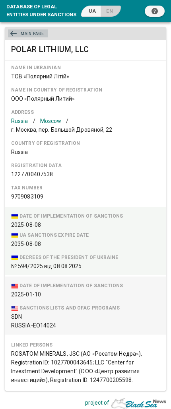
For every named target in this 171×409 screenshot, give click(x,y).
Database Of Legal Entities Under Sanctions (41, 10)
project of (97, 402)
